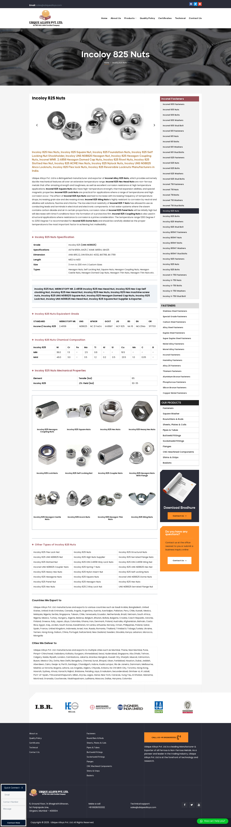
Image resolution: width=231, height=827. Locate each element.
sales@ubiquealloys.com (49, 5)
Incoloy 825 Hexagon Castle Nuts (47, 518)
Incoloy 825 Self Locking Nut (79, 473)
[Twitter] (195, 4)
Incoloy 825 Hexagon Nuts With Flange (142, 474)
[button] (179, 515)
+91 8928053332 (96, 807)
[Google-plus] (200, 4)
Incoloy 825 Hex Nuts (110, 429)
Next (153, 125)
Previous (36, 125)
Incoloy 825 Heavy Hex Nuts (142, 429)
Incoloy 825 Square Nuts (79, 429)
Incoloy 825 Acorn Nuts (79, 517)
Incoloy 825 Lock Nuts (47, 473)
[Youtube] (199, 805)
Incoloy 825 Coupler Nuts (110, 473)
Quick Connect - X (13, 788)
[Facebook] (191, 4)
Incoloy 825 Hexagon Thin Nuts (110, 518)
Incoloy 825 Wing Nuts (142, 517)
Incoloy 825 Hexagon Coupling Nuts (47, 430)
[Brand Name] (44, 713)
